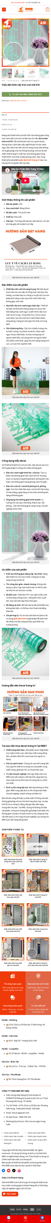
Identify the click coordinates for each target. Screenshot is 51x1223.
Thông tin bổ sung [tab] (10, 120)
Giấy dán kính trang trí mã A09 (38, 896)
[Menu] (4, 10)
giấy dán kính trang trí (29, 160)
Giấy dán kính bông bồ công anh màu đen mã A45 (13, 861)
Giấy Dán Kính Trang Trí (18, 100)
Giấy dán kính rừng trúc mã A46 (38, 930)
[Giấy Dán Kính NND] (25, 9)
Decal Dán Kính (13, 81)
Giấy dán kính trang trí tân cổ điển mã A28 (38, 860)
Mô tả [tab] (4, 115)
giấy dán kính (20, 618)
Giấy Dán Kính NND (33, 1214)
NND (3, 81)
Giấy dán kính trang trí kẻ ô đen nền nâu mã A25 (38, 964)
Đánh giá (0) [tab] (7, 124)
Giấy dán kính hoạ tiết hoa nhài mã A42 (13, 930)
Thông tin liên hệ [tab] (9, 129)
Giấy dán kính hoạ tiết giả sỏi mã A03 (13, 964)
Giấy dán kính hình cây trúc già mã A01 (13, 896)
